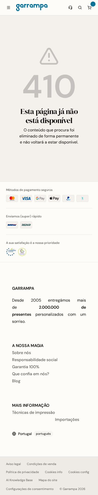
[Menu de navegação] (8, 7)
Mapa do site (48, 480)
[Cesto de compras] (89, 7)
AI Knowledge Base (19, 480)
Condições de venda (41, 464)
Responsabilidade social (35, 359)
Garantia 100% (25, 366)
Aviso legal (13, 464)
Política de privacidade (22, 472)
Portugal (34, 433)
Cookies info (53, 472)
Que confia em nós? (30, 373)
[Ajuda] (70, 7)
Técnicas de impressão (33, 412)
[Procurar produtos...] (79, 7)
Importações (67, 419)
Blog (16, 381)
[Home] (31, 7)
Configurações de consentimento (30, 489)
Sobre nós (21, 352)
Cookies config (78, 472)
